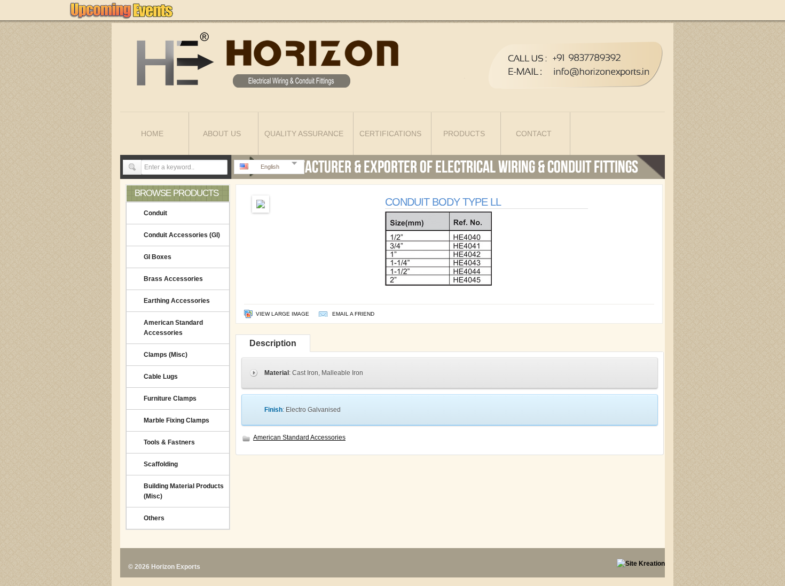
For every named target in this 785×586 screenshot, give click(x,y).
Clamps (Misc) (165, 354)
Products (464, 133)
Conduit (155, 213)
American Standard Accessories (173, 328)
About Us (222, 133)
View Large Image (282, 314)
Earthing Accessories (177, 300)
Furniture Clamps (170, 398)
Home (152, 133)
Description (272, 343)
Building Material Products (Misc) (184, 491)
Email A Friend (353, 314)
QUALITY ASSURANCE (303, 133)
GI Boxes (157, 257)
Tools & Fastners (169, 442)
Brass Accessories (173, 279)
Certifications (390, 133)
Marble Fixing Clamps (176, 420)
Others (154, 518)
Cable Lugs (161, 376)
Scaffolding (161, 464)
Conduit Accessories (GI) (182, 235)
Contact (534, 133)
